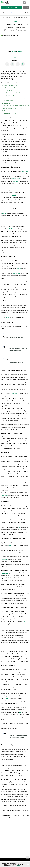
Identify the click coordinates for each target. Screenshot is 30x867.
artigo (4, 611)
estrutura (4, 213)
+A (15, 57)
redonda (14, 195)
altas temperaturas (15, 393)
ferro (14, 273)
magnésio (18, 273)
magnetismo (16, 181)
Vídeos (5, 12)
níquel (2, 315)
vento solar (4, 519)
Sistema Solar (4, 559)
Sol (19, 527)
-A (18, 57)
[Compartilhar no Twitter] (18, 64)
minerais (19, 268)
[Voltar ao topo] (27, 857)
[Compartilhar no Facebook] (12, 64)
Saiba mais (18, 865)
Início (3, 17)
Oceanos (8, 17)
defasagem (5, 573)
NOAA (10, 545)
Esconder (19, 82)
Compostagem (16, 12)
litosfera (11, 229)
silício (25, 315)
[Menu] (28, 2)
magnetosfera (9, 459)
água (20, 712)
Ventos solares (4, 495)
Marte (2, 511)
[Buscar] (24, 2)
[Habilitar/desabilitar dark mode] (11, 57)
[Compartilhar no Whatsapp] (7, 64)
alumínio (8, 698)
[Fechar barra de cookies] (28, 864)
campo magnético (15, 178)
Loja (26, 7)
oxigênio (8, 317)
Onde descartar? (12, 7)
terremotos (25, 621)
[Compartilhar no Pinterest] (23, 64)
